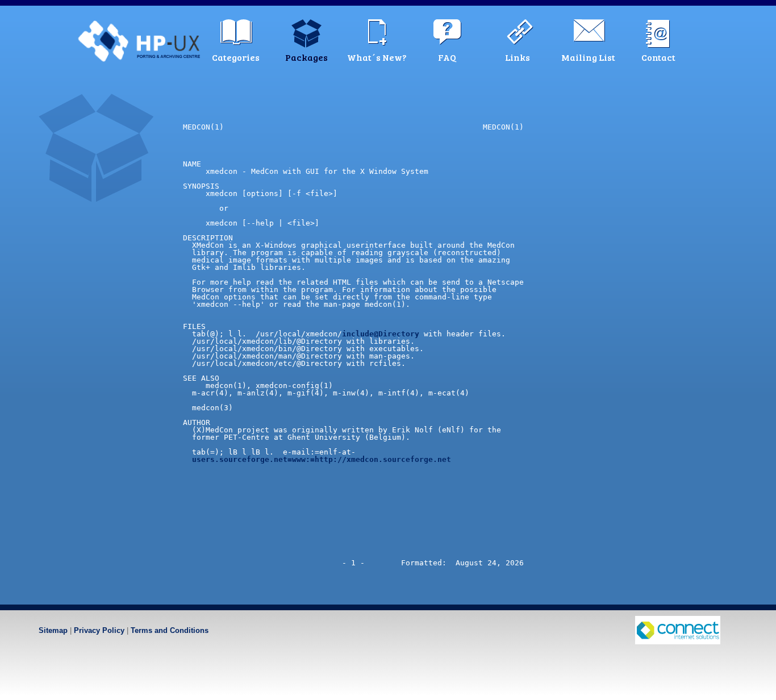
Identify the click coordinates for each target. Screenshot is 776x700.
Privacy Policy (99, 630)
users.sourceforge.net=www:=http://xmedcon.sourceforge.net (321, 459)
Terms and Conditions (169, 630)
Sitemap (53, 630)
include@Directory (380, 334)
